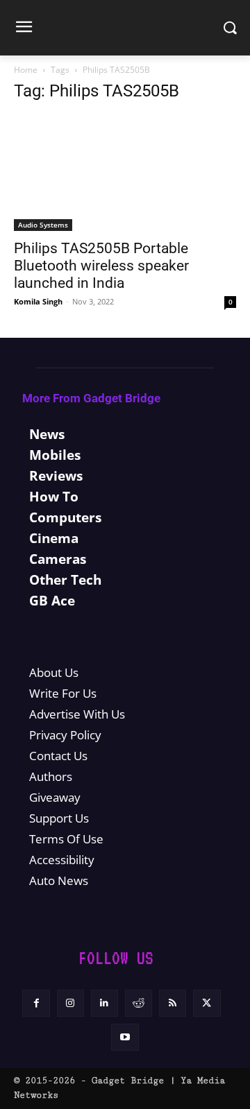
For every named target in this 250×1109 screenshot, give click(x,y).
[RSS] (172, 1003)
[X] (206, 1003)
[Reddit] (138, 1003)
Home (26, 70)
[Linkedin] (104, 1003)
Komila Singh (38, 301)
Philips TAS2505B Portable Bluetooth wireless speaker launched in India (101, 265)
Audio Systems (43, 225)
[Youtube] (124, 1037)
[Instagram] (70, 1003)
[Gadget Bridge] (125, 28)
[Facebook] (35, 1003)
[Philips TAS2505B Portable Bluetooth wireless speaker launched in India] (125, 173)
